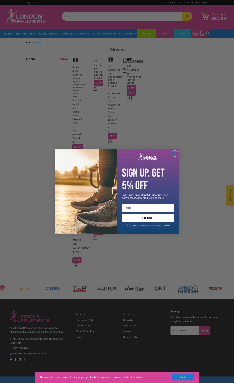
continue (148, 218)
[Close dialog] (175, 153)
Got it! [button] (183, 377)
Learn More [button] (137, 377)
